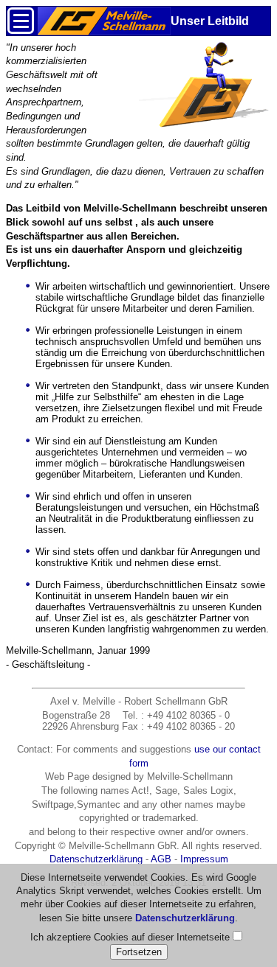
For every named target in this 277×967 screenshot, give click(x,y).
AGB (161, 859)
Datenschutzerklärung (96, 859)
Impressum (204, 859)
